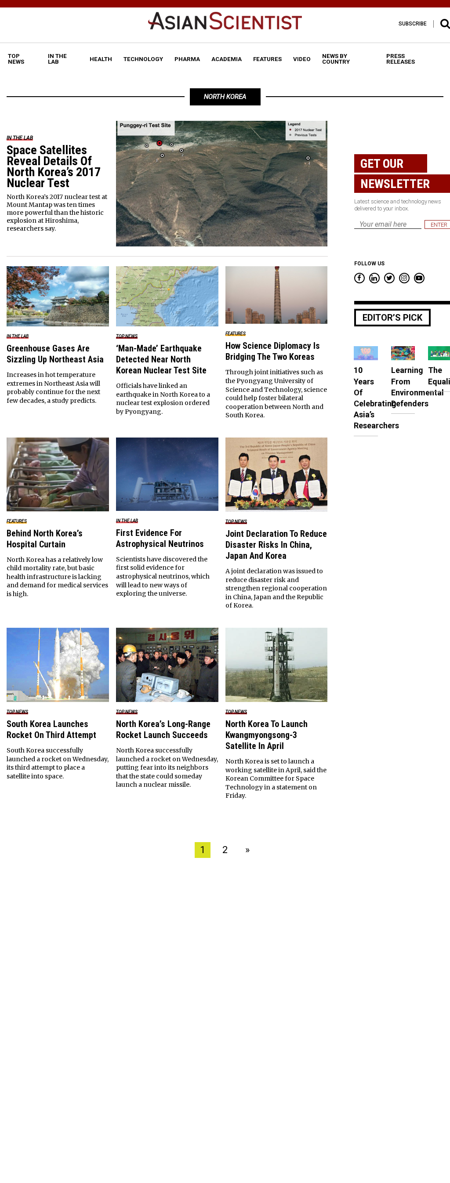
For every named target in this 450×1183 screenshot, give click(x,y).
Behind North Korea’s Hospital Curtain (45, 539)
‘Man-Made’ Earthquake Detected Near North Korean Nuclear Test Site (161, 359)
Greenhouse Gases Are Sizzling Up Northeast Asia (55, 354)
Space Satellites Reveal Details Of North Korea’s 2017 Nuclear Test (54, 166)
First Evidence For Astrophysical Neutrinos (160, 538)
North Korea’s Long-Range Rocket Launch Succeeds (163, 729)
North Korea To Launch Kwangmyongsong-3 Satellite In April (266, 735)
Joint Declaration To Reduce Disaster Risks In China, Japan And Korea (276, 544)
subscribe (413, 24)
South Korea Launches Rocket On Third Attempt (51, 729)
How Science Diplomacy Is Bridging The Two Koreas (272, 351)
